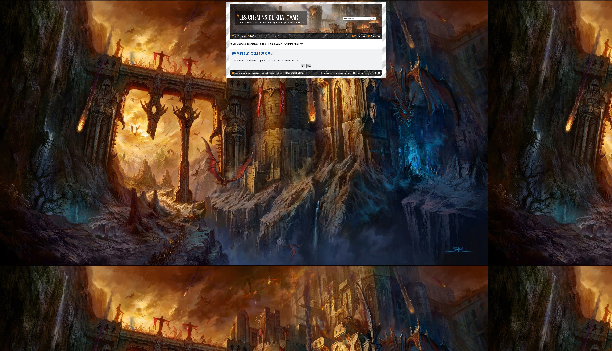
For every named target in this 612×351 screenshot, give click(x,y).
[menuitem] (250, 36)
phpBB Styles (314, 82)
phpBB (298, 90)
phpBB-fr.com (310, 91)
